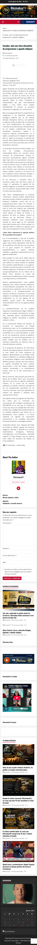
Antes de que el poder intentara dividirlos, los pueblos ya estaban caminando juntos (18, 768)
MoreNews (24, 941)
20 (18, 925)
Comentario (7, 523)
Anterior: (10, 496)
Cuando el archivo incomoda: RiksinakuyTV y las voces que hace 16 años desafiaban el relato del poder (18, 800)
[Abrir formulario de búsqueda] (18, 22)
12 (14, 923)
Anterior (5, 893)
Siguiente (32, 893)
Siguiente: (12, 502)
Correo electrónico (10, 555)
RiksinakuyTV (30, 22)
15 (27, 923)
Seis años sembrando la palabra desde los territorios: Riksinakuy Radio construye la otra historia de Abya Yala (18, 615)
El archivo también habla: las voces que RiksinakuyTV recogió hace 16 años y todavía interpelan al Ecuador (17, 833)
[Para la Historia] (9, 931)
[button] (3, 22)
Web (4, 562)
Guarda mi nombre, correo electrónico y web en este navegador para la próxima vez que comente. (18, 571)
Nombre (6, 548)
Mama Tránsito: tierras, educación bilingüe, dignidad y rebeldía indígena (17, 631)
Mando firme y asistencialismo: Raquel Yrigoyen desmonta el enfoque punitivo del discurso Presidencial (18, 866)
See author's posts (18, 482)
